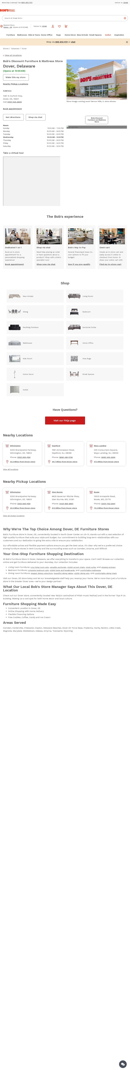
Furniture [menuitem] (10, 35)
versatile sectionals (58, 567)
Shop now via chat (46, 264)
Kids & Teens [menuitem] (34, 35)
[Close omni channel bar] (127, 42)
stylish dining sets (81, 573)
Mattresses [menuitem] (22, 35)
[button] (73, 42)
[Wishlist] (59, 26)
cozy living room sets (39, 567)
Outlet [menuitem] (108, 35)
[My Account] (53, 26)
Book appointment (12, 109)
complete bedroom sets (38, 570)
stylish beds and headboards (62, 570)
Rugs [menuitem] (58, 35)
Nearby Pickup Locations (15, 84)
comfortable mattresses (90, 570)
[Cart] (66, 26)
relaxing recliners (108, 567)
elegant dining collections (42, 573)
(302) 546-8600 (14, 102)
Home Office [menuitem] (46, 35)
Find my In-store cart (110, 264)
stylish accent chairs (76, 567)
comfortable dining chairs (106, 573)
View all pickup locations (14, 516)
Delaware (15, 49)
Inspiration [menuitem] (119, 35)
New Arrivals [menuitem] (82, 35)
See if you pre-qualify (79, 264)
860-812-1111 (26, 3)
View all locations (13, 55)
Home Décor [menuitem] (70, 35)
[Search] (125, 18)
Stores (6, 49)
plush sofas (91, 567)
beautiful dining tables (63, 573)
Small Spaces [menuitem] (95, 35)
